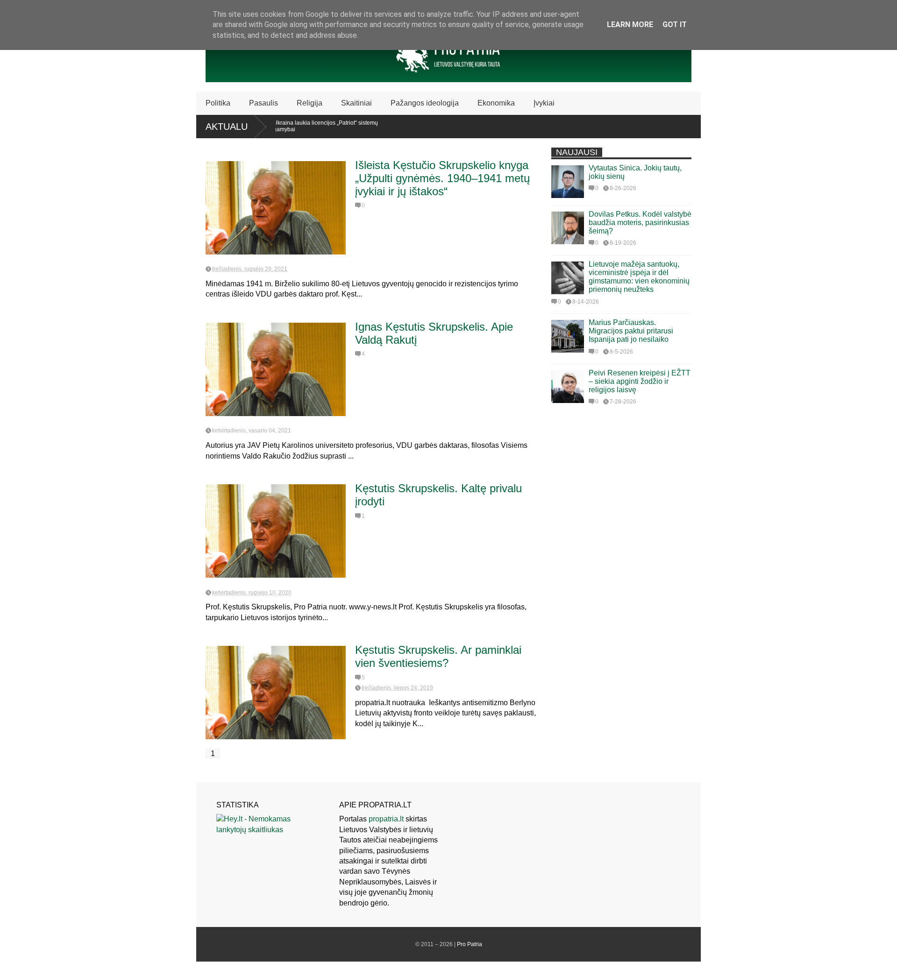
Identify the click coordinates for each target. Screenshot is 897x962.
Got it (674, 24)
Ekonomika (496, 103)
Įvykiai (544, 103)
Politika (218, 103)
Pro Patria (469, 944)
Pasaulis (263, 103)
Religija (309, 103)
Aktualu (227, 126)
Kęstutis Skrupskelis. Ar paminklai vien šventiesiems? (438, 656)
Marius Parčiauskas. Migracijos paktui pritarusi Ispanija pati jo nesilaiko (631, 330)
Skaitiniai (356, 103)
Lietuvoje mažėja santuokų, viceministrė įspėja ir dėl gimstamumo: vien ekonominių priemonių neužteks (639, 276)
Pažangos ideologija (425, 103)
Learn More (630, 24)
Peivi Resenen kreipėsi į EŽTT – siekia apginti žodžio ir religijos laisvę (640, 381)
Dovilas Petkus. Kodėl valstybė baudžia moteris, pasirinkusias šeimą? (640, 222)
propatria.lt (386, 819)
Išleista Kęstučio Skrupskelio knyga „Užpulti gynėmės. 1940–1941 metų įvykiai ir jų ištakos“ (442, 178)
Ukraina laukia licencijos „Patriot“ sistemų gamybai (305, 126)
